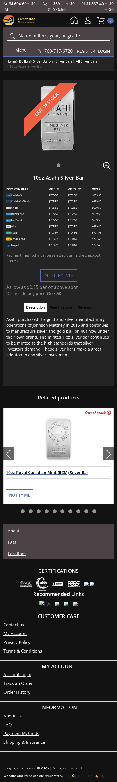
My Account (89, 20)
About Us (12, 716)
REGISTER (86, 51)
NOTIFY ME (58, 275)
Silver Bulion (43, 61)
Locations (17, 553)
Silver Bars (64, 61)
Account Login (17, 674)
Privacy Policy (16, 642)
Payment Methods (21, 733)
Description (35, 307)
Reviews (84, 307)
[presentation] (8, 453)
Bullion (24, 61)
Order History (16, 692)
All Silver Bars (87, 61)
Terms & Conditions (22, 651)
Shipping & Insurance (24, 742)
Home (75, 20)
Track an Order (18, 683)
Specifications (61, 307)
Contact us (13, 624)
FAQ (12, 542)
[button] (58, 165)
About (14, 530)
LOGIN (104, 51)
